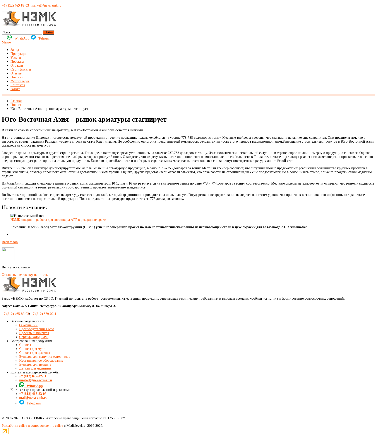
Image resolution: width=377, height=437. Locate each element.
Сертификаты (20, 69)
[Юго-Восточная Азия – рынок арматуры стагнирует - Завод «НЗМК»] (29, 25)
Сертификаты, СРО (33, 337)
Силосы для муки (32, 349)
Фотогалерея (19, 81)
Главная (16, 101)
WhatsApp (20, 38)
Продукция (18, 53)
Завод (14, 50)
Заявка (15, 89)
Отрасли (16, 65)
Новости (16, 77)
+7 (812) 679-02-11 (44, 314)
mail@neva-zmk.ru (33, 397)
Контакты (17, 85)
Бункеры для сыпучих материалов (44, 356)
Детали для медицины (35, 368)
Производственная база (36, 329)
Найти (49, 32)
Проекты (17, 61)
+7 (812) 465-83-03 (15, 314)
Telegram (43, 38)
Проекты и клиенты (34, 333)
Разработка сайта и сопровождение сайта (32, 425)
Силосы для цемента (34, 352)
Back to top (10, 242)
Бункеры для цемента (35, 364)
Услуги (15, 57)
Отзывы (16, 73)
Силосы (25, 345)
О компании (28, 325)
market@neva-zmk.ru (46, 5)
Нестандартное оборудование (41, 360)
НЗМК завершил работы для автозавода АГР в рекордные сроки (58, 219)
